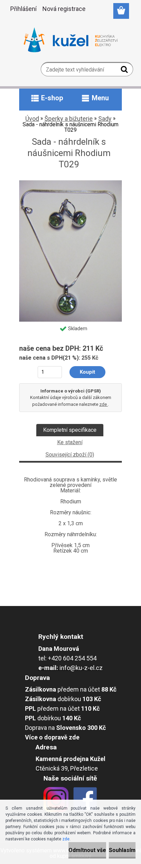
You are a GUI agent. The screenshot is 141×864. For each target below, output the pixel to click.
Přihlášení (23, 8)
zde (103, 404)
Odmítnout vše (87, 850)
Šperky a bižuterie (68, 118)
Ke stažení (69, 442)
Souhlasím (122, 850)
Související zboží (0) (70, 454)
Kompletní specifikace (70, 430)
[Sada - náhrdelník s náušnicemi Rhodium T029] (70, 183)
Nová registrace (64, 8)
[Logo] (71, 40)
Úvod (32, 118)
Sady (105, 118)
